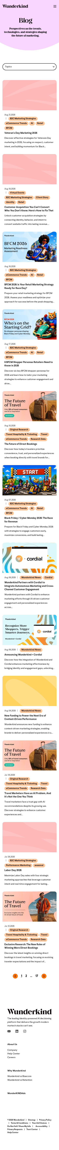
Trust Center (32, 1129)
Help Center (13, 1054)
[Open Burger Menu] (55, 6)
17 (36, 976)
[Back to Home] (15, 6)
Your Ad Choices (39, 1123)
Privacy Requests (15, 1129)
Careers (11, 1057)
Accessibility (41, 1126)
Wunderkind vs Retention (19, 1080)
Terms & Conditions (19, 1123)
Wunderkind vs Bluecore (19, 1076)
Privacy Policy (45, 1120)
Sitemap (31, 1120)
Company (12, 1050)
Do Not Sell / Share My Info (19, 1126)
